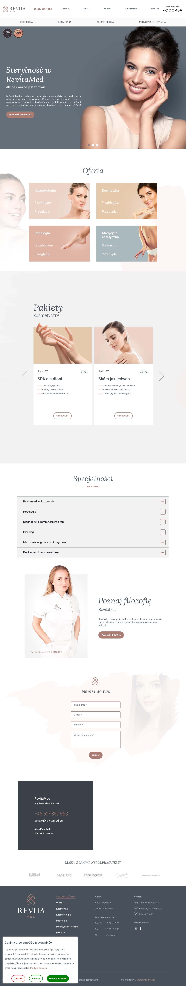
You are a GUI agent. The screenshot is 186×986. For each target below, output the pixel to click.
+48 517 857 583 (51, 814)
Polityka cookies (38, 968)
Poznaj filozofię (111, 635)
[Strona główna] (13, 9)
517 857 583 (146, 914)
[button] (89, 145)
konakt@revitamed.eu (48, 820)
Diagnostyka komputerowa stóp (43, 521)
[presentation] (24, 375)
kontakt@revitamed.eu (150, 908)
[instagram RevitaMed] (136, 928)
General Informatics (145, 979)
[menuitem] (65, 9)
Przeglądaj (42, 211)
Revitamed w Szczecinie (38, 501)
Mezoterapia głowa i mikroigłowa (44, 542)
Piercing (28, 532)
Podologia (29, 511)
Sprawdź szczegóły (20, 116)
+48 (42, 9)
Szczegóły (62, 416)
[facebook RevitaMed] (140, 928)
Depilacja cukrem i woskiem (41, 552)
